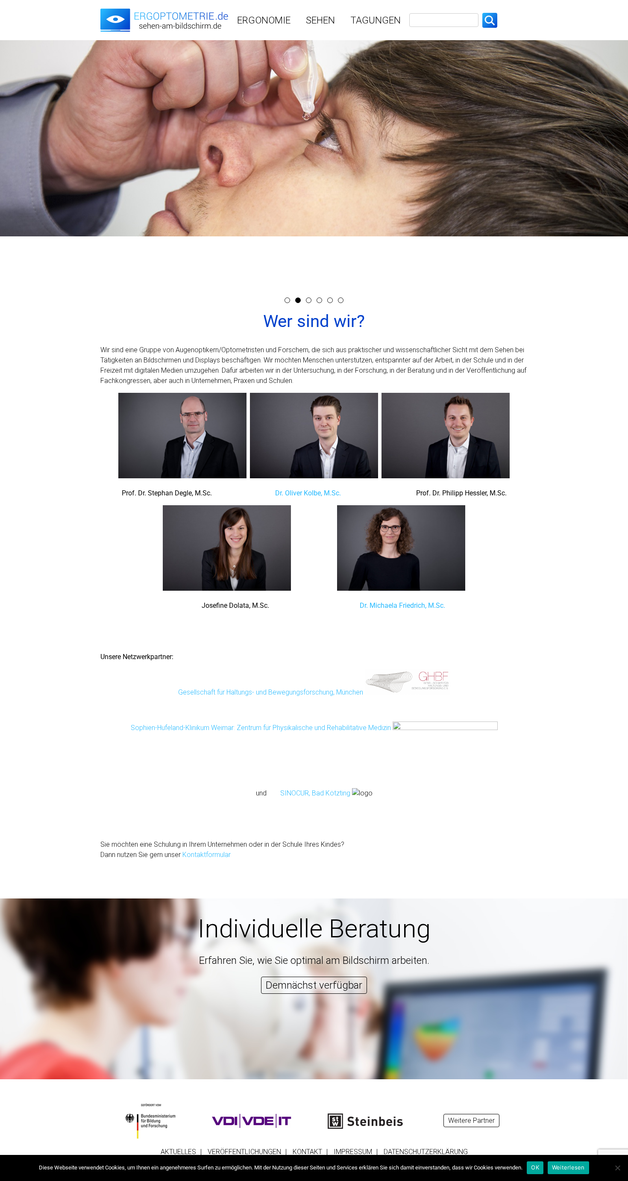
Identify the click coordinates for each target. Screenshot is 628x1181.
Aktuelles (178, 1152)
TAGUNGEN (375, 20)
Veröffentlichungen (244, 1152)
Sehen (320, 20)
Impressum (353, 1152)
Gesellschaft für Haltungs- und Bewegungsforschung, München (270, 692)
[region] (314, 166)
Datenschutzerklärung (426, 1152)
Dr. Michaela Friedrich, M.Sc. (402, 605)
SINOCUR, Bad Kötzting (315, 793)
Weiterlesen (568, 1167)
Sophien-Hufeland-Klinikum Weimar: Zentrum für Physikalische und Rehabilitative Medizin (262, 728)
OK (535, 1167)
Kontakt (307, 1152)
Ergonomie (264, 20)
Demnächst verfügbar (314, 985)
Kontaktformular (206, 855)
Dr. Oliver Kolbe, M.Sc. (308, 493)
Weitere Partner (471, 1120)
